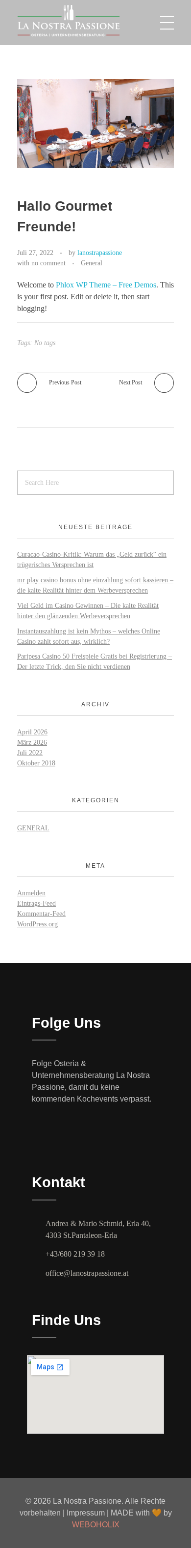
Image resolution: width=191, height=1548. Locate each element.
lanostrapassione (99, 252)
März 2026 (32, 742)
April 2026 (32, 732)
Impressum (87, 1513)
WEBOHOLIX (95, 1524)
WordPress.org (37, 924)
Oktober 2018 (36, 763)
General (91, 263)
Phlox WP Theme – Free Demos (106, 285)
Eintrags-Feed (36, 903)
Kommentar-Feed (41, 913)
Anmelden (31, 893)
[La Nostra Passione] (90, 20)
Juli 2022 (30, 753)
